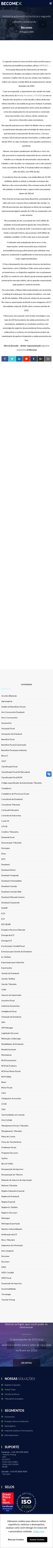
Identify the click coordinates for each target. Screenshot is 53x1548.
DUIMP (4, 908)
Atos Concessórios (9, 717)
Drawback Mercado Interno (13, 897)
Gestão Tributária (8, 984)
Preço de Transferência (11, 1142)
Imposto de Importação (11, 995)
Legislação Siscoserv (10, 1033)
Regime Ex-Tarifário (9, 1207)
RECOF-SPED (7, 1164)
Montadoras (6, 1055)
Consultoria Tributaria (10, 804)
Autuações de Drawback (11, 734)
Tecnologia (6, 1294)
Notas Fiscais (7, 1087)
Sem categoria (7, 1251)
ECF (3, 919)
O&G (3, 1093)
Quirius (4, 1158)
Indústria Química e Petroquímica (19, 1430)
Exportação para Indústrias (12, 962)
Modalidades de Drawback (12, 1044)
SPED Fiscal (6, 1278)
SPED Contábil (7, 1272)
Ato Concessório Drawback (13, 712)
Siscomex (5, 1256)
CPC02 (4, 826)
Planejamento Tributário (11, 1131)
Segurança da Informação (12, 1245)
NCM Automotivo (8, 1060)
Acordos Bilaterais (9, 696)
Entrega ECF (6, 940)
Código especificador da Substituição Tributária (21, 783)
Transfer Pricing (8, 1300)
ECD (3, 913)
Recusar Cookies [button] (16, 1539)
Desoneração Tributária (11, 843)
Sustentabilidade (8, 1289)
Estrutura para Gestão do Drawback (16, 951)
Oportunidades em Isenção (13, 1115)
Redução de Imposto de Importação (16, 1180)
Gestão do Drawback (10, 973)
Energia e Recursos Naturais (13, 930)
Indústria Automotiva (10, 1006)
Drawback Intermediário (11, 881)
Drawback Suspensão (10, 902)
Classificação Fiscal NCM (11, 777)
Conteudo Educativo (10, 810)
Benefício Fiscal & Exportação (13, 745)
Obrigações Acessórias (11, 1098)
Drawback (5, 864)
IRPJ (3, 1022)
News (3, 1082)
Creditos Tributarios (10, 832)
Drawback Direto (8, 870)
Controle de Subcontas (11, 815)
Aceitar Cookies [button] (37, 1539)
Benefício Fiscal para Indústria (14, 750)
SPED (3, 1267)
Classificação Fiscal (9, 766)
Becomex (26, 27)
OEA (3, 1109)
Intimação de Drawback (11, 1017)
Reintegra (5, 1218)
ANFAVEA (43, 65)
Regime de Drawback (10, 1196)
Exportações (6, 968)
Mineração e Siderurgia (11, 1038)
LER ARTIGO (26, 1363)
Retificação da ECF (9, 1234)
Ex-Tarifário (6, 957)
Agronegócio (6, 701)
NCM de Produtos (9, 1066)
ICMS (3, 989)
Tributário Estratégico (14, 1399)
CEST (3, 761)
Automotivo (6, 723)
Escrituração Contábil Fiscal (13, 946)
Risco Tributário (8, 1240)
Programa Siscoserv (9, 1153)
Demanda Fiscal (7, 837)
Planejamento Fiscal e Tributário (14, 1125)
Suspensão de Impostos (11, 1283)
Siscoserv (5, 1261)
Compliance (6, 788)
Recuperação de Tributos (12, 1174)
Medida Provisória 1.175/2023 (29, 95)
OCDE (4, 1104)
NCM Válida (6, 1076)
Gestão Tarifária (8, 979)
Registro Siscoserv (9, 1212)
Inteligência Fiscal (8, 1011)
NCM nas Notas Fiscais (11, 1071)
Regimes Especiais (12, 1385)
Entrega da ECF (7, 935)
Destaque (5, 848)
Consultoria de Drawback (12, 799)
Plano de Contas (8, 1136)
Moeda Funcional (8, 1049)
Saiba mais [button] (38, 1531)
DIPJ (3, 859)
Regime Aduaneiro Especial (12, 1191)
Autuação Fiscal (8, 728)
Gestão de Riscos (12, 1394)
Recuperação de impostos (12, 1169)
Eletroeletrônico (11, 1435)
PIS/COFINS (6, 1120)
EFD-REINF (6, 924)
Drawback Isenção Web (11, 891)
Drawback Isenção (9, 886)
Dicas (3, 853)
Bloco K (4, 755)
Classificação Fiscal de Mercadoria (15, 772)
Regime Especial (8, 1202)
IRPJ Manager (7, 1028)
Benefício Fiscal (7, 739)
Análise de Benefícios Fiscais (13, 707)
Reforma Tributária (9, 1185)
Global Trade (10, 1389)
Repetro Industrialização (11, 1229)
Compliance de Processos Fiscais (15, 794)
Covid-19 (5, 821)
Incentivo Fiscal (8, 1000)
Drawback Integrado (10, 875)
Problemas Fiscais (8, 1147)
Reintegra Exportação (10, 1223)
